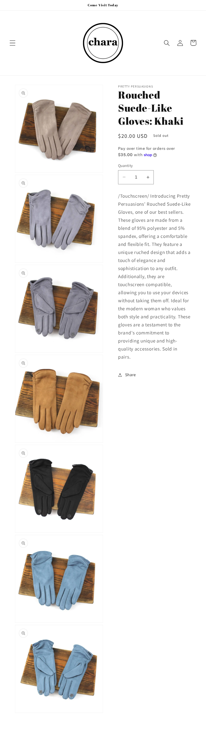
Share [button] (130, 374)
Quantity (125, 165)
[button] (12, 43)
